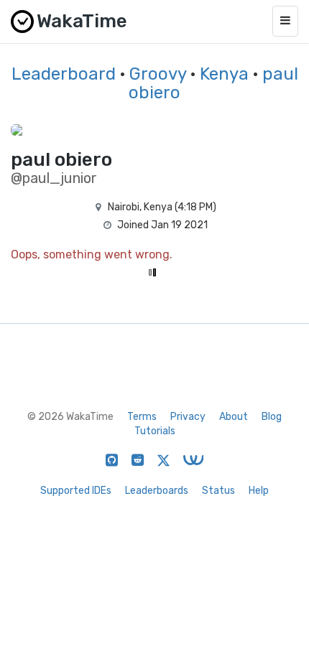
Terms (142, 417)
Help (259, 491)
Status (218, 491)
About (233, 417)
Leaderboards (156, 491)
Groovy (157, 74)
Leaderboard (63, 74)
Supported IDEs (75, 491)
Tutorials (154, 431)
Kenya (224, 74)
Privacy (188, 417)
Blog (272, 417)
